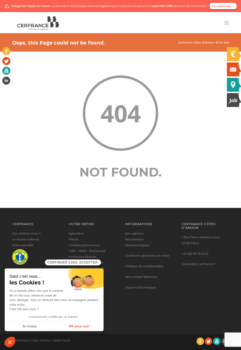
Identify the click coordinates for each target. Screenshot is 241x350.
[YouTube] (5, 73)
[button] (10, 342)
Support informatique (140, 287)
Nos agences (134, 233)
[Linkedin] (5, 83)
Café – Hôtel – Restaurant (87, 251)
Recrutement (134, 239)
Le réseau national (25, 239)
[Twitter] (5, 64)
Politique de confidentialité (144, 266)
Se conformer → (223, 6)
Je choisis (29, 326)
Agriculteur (76, 233)
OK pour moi (79, 326)
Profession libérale (82, 257)
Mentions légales (137, 245)
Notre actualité (22, 245)
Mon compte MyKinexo (141, 277)
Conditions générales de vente (147, 255)
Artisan (74, 239)
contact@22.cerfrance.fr (199, 264)
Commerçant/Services (84, 245)
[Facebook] (5, 54)
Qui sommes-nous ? (26, 233)
